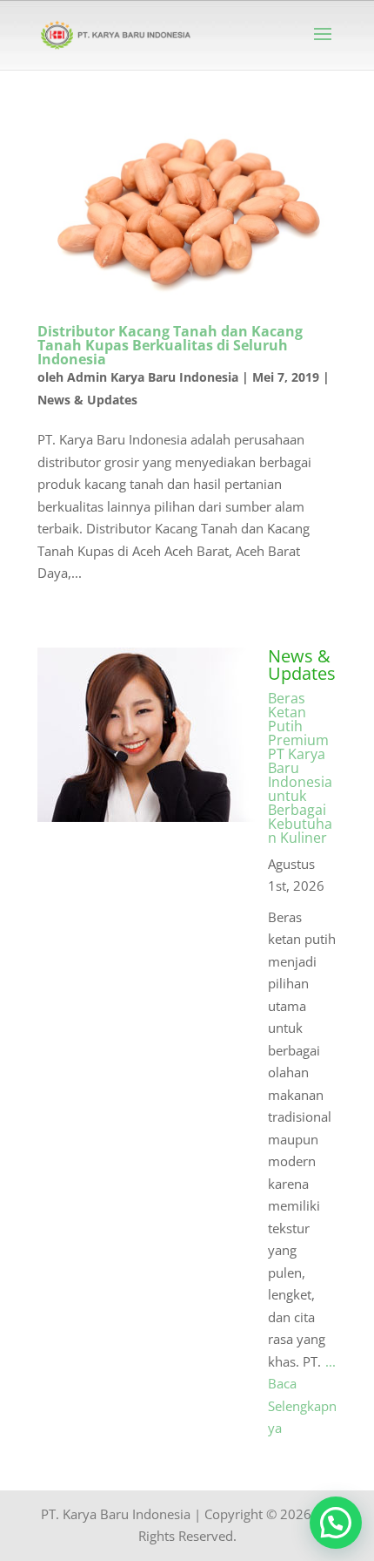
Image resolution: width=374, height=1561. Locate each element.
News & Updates (87, 399)
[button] (336, 1523)
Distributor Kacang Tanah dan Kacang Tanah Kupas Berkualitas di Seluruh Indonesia (170, 345)
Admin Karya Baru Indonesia (152, 377)
